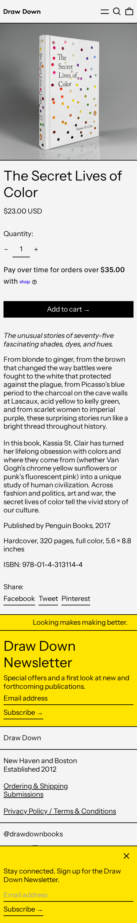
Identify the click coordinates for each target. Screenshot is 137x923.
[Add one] (36, 249)
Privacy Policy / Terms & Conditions (60, 811)
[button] (116, 11)
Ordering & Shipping (36, 786)
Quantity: (18, 233)
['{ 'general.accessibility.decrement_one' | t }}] (6, 249)
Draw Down (22, 738)
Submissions (23, 794)
